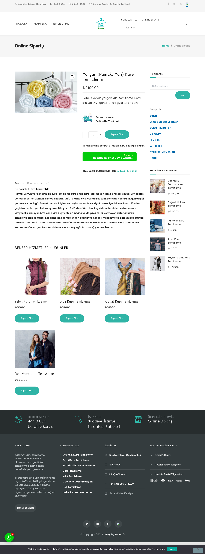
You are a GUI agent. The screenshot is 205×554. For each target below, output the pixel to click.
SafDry (106, 534)
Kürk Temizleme (72, 476)
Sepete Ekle (117, 134)
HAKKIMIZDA (39, 23)
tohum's (120, 534)
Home (165, 45)
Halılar (154, 158)
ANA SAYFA (21, 23)
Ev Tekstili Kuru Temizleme (79, 465)
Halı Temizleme (72, 487)
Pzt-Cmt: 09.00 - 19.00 (122, 483)
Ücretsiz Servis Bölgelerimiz (169, 474)
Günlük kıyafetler (160, 128)
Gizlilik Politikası (162, 455)
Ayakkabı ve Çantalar (163, 152)
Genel (133, 171)
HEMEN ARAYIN (39, 417)
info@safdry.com (118, 474)
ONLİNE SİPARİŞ (151, 19)
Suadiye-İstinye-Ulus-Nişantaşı (125, 455)
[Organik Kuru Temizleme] (102, 23)
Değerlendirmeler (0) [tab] (38, 183)
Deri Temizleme (72, 471)
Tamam (172, 549)
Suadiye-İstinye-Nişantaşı (32, 4)
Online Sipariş (160, 421)
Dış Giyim (155, 134)
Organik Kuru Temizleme (78, 454)
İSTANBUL (95, 417)
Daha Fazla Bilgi (25, 508)
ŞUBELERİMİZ (129, 19)
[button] (72, 76)
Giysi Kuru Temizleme (76, 460)
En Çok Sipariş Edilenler (164, 122)
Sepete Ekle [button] (27, 318)
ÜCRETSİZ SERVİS (161, 417)
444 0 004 (59, 4)
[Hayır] (198, 550)
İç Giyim (155, 140)
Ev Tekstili (122, 171)
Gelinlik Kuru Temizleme (77, 492)
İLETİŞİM (130, 27)
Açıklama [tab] (19, 183)
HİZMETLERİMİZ (60, 23)
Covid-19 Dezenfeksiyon (78, 481)
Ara (182, 95)
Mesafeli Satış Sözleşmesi (167, 464)
